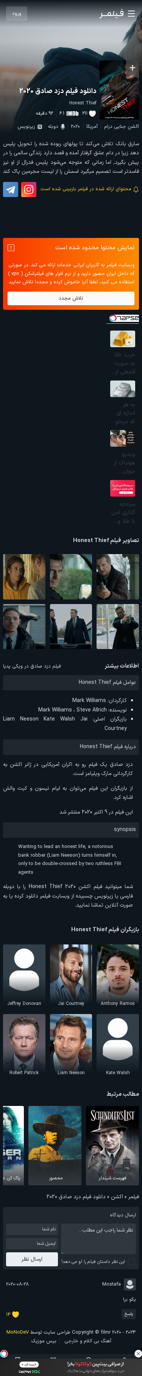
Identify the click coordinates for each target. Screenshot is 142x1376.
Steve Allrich (91, 710)
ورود (16, 13)
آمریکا (92, 126)
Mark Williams (89, 701)
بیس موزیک (43, 1341)
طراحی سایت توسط (38, 1332)
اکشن (133, 126)
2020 (75, 126)
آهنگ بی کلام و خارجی (87, 1341)
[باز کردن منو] (131, 13)
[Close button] (138, 1353)
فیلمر (133, 1197)
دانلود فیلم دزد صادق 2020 (58, 91)
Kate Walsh (59, 719)
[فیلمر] (111, 14)
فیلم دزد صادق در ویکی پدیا (32, 666)
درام (108, 126)
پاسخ (129, 1314)
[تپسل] (4, 1353)
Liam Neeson (21, 719)
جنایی (120, 126)
